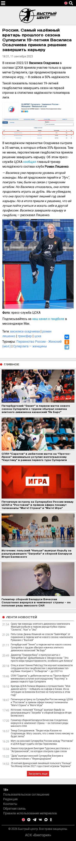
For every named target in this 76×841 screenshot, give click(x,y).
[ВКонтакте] (67, 337)
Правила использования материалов (30, 813)
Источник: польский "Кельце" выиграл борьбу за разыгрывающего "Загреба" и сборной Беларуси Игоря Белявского (41, 712)
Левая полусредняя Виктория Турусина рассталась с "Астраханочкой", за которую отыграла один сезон (40, 750)
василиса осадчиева (25, 331)
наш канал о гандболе (48, 319)
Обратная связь (14, 808)
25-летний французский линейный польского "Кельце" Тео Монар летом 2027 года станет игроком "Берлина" (41, 765)
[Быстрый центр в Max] (46, 819)
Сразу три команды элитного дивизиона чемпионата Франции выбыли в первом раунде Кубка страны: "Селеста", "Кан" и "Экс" (40, 626)
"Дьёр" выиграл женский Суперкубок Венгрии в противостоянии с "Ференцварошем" (37, 757)
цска (37, 336)
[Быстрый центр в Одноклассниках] (51, 819)
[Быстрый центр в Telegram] (34, 819)
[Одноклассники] (67, 342)
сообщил (29, 162)
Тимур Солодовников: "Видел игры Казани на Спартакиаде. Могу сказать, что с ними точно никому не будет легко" (42, 733)
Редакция (10, 799)
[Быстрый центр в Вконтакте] (40, 819)
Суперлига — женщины (30, 346)
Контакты (10, 804)
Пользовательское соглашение (26, 794)
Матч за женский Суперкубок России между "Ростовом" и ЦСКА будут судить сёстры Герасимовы (42, 742)
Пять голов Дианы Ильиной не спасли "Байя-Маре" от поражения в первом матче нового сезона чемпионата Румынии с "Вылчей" (42, 637)
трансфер (25, 336)
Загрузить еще (38, 773)
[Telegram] (67, 347)
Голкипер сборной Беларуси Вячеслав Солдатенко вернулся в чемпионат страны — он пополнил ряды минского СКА (39, 723)
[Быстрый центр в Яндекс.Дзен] (28, 819)
